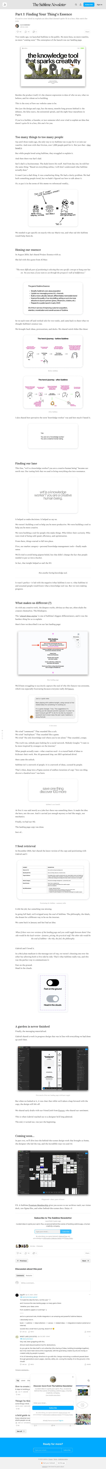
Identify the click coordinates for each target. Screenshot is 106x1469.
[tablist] (24, 1276)
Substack (44, 1467)
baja (21, 1295)
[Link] (12, 137)
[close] (73, 1377)
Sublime (25, 1392)
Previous (23, 1261)
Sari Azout (27, 1406)
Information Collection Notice (52, 1415)
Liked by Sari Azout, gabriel (29, 1297)
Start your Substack (49, 1463)
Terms (55, 1459)
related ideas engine (28, 616)
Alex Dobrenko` (25, 25)
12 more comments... (22, 1370)
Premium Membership (38, 1205)
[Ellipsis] (89, 1294)
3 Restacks (39, 1246)
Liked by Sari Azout (27, 1339)
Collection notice (63, 1459)
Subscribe (89, 5)
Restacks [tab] (29, 1275)
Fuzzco (61, 1110)
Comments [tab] (20, 1275)
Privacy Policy (68, 1415)
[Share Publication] (80, 4)
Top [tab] (18, 1380)
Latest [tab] (23, 1380)
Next (84, 1261)
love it (71, 688)
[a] (53, 67)
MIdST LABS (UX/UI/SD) (28, 1336)
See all (19, 1431)
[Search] (76, 4)
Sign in (99, 5)
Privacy (51, 1459)
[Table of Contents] (2, 734)
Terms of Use (63, 1413)
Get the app (61, 1463)
